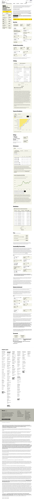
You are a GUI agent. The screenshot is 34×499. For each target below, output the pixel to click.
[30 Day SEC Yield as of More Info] (3, 21)
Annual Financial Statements (27, 341)
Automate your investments (9, 361)
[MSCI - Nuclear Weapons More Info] (19, 300)
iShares (5, 0)
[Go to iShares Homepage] (4, 2)
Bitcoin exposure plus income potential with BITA (9, 385)
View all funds (3, 354)
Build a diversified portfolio (23, 358)
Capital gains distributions (24, 363)
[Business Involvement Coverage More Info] (16, 310)
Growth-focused (3, 372)
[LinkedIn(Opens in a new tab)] (6, 419)
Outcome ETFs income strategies (14, 363)
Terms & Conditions (27, 412)
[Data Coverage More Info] (27, 140)
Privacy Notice (27, 413)
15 (25, 84)
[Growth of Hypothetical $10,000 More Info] (24, 175)
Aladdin (8, 0)
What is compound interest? (18, 365)
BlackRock (3, 0)
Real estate (3, 366)
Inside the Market (13, 367)
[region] (7, 22)
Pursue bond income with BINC (8, 391)
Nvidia (2, 389)
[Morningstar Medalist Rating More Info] (15, 139)
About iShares (19, 412)
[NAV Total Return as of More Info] (3, 19)
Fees (29, 19)
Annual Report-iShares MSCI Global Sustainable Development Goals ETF (18, 341)
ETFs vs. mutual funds (19, 373)
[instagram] (3, 419)
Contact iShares (19, 413)
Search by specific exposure (3, 382)
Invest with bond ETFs (8, 363)
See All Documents (15, 343)
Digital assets (3, 364)
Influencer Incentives (28, 417)
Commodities (3, 365)
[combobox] (16, 65)
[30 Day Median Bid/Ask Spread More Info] (30, 39)
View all (18, 366)
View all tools (24, 359)
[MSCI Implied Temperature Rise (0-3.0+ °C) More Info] (16, 271)
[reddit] (2, 419)
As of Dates (15, 63)
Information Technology (3, 385)
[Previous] (17, 84)
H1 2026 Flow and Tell (14, 375)
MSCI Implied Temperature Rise (6, 481)
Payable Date (22, 210)
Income (3, 370)
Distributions (26, 19)
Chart (27, 116)
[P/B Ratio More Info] (16, 54)
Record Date (15, 210)
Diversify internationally (9, 371)
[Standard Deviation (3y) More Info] (19, 51)
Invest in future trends (8, 376)
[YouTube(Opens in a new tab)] (9, 419)
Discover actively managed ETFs (9, 380)
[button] (7, 11)
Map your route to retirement (18, 387)
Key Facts (15, 19)
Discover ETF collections (3, 359)
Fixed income (3, 363)
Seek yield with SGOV (9, 402)
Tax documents (23, 364)
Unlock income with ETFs (9, 368)
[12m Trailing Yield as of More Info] (3, 23)
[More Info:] (22, 87)
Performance (22, 19)
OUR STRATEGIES (8, 355)
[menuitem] (3, 3)
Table (30, 116)
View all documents (23, 368)
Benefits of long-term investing (18, 362)
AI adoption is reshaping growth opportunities (14, 360)
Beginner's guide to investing (18, 359)
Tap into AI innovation (8, 378)
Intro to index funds (19, 380)
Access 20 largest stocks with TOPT (9, 394)
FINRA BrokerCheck (27, 416)
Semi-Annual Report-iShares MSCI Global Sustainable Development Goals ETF (28, 339)
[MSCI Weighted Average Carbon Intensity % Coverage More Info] (28, 266)
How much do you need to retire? (19, 392)
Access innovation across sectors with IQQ (9, 396)
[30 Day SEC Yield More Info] (24, 47)
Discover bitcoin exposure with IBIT (9, 400)
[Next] (27, 84)
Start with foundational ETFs (8, 360)
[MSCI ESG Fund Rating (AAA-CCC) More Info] (16, 257)
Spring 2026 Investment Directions (13, 370)
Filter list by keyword (22, 63)
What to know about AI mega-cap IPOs (14, 372)
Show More (22, 86)
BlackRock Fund (9, 426)
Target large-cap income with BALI (8, 389)
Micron (3, 388)
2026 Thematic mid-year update (14, 357)
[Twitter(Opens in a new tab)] (8, 419)
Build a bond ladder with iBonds (8, 366)
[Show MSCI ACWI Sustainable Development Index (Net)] (20, 178)
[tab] (15, 114)
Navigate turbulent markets (8, 374)
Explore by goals (3, 356)
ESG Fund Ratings (28, 480)
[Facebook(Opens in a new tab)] (5, 419)
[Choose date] (23, 193)
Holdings (18, 19)
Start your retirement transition (18, 390)
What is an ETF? (18, 369)
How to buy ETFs (18, 371)
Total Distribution (26, 210)
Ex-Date (18, 210)
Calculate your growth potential (24, 355)
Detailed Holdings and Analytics (18, 87)
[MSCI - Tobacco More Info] (17, 306)
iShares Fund (4, 426)
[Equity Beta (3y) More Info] (27, 51)
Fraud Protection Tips (20, 416)
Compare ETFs (4, 357)
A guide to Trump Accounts (18, 395)
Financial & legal (23, 366)
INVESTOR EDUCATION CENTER (18, 355)
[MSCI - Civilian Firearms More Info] (19, 303)
